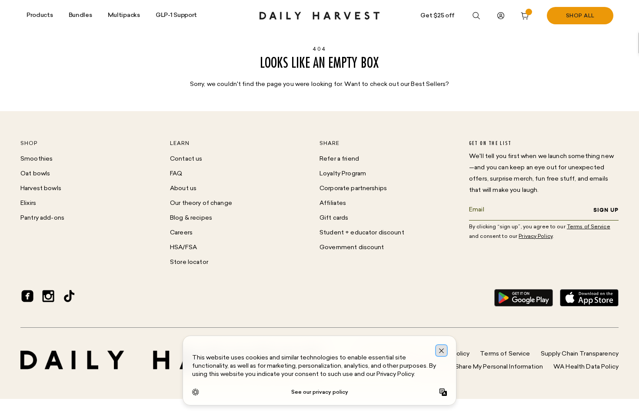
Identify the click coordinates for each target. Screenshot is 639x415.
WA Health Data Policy (586, 367)
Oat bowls (35, 174)
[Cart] (525, 15)
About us (183, 188)
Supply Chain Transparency (580, 354)
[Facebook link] (27, 297)
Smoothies (36, 159)
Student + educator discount (362, 233)
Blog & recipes (191, 218)
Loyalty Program (343, 174)
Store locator (189, 262)
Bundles (80, 15)
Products (40, 15)
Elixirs (28, 203)
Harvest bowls (40, 188)
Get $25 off (437, 16)
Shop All (580, 16)
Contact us (186, 159)
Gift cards (334, 218)
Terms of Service (505, 354)
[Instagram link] (48, 297)
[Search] (476, 15)
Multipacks (124, 15)
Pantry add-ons (42, 218)
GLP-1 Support (176, 15)
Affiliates (333, 203)
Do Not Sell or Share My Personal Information (478, 367)
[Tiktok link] (69, 297)
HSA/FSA (183, 247)
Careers (181, 233)
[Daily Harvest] (319, 16)
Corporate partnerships (353, 188)
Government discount (352, 247)
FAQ (176, 174)
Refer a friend (339, 159)
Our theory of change (201, 203)
